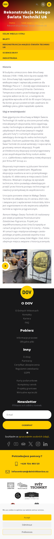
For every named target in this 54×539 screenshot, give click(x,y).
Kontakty (27, 314)
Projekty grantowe (27, 388)
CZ (37, 12)
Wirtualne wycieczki (27, 392)
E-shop (27, 356)
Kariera (27, 318)
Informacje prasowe (27, 337)
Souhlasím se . (27, 436)
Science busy (10, 52)
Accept (27, 517)
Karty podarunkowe (27, 380)
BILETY (6, 39)
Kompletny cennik (27, 384)
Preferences (27, 532)
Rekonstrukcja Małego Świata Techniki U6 (26, 45)
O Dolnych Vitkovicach (27, 310)
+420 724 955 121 (29, 463)
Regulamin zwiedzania (27, 368)
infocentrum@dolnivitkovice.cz (29, 471)
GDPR (27, 372)
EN (37, 17)
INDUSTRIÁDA (10, 58)
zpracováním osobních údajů (34, 436)
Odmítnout (27, 524)
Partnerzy (27, 360)
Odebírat (27, 425)
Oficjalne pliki (27, 341)
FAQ (27, 322)
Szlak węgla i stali (14, 33)
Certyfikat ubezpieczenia (27, 364)
